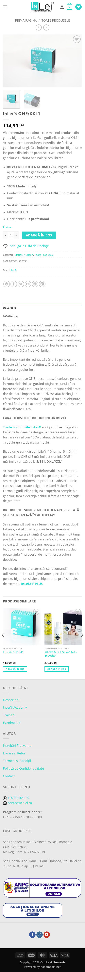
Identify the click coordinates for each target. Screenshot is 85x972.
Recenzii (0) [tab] (10, 315)
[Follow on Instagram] (39, 934)
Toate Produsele (56, 20)
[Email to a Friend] (28, 284)
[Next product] (39, 27)
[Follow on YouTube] (46, 934)
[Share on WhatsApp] (6, 284)
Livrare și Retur (14, 753)
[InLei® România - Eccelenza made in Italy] (42, 7)
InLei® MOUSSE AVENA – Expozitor (60, 653)
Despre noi (11, 700)
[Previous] (9, 61)
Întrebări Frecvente (17, 745)
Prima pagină (26, 20)
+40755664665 (18, 798)
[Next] (75, 61)
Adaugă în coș (39, 235)
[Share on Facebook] (13, 284)
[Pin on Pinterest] (35, 284)
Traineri (9, 715)
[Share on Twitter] (21, 284)
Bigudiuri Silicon (24, 255)
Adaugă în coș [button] (15, 668)
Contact (9, 776)
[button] (5, 7)
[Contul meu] (62, 7)
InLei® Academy (15, 707)
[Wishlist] (78, 7)
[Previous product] (46, 27)
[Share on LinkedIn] (42, 284)
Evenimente (12, 723)
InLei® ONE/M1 (13, 652)
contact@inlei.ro (20, 803)
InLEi (14, 270)
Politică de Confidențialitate (23, 768)
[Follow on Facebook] (32, 934)
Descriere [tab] (9, 307)
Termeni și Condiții (17, 761)
